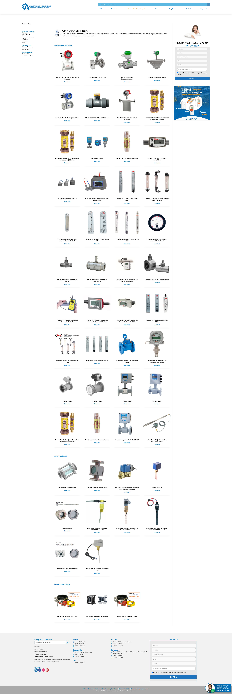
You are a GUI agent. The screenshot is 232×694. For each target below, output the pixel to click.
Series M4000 (97, 401)
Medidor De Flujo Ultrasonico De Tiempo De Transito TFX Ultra (97, 321)
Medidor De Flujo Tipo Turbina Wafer (157, 279)
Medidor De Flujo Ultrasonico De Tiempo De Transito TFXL (127, 321)
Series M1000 (127, 401)
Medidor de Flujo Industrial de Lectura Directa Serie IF (67, 240)
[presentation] (67, 60)
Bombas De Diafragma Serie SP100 (97, 616)
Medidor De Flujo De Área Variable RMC (127, 199)
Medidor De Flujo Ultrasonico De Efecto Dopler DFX (127, 280)
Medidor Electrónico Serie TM (67, 198)
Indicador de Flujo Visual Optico (97, 487)
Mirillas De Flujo (67, 528)
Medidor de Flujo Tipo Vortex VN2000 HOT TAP (157, 440)
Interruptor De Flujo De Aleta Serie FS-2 (97, 569)
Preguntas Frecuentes (40, 651)
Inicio (100, 9)
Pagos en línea (205, 9)
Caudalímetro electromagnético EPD (67, 118)
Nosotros (37, 646)
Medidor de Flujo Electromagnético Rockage (67, 78)
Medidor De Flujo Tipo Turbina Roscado (67, 280)
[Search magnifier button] (208, 4)
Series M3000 (67, 401)
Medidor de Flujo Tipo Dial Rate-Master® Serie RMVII (157, 240)
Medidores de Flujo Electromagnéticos (127, 78)
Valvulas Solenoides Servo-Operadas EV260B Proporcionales (127, 488)
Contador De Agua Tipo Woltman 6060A (127, 361)
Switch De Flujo (157, 487)
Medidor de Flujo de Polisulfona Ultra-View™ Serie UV (157, 199)
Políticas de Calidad (124, 689)
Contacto (189, 9)
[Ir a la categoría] (67, 642)
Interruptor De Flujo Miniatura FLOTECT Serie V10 (97, 529)
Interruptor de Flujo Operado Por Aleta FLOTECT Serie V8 (157, 529)
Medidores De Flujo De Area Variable (97, 440)
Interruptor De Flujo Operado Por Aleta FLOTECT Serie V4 (127, 529)
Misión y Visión (38, 649)
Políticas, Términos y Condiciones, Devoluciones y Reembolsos (52, 659)
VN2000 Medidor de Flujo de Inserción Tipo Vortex (157, 361)
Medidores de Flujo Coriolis (157, 77)
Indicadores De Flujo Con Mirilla (67, 568)
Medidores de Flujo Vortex (97, 77)
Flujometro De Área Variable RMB (97, 360)
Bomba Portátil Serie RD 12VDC (67, 616)
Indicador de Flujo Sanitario (67, 487)
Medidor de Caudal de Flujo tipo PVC (97, 118)
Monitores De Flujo (97, 158)
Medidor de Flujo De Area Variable (127, 158)
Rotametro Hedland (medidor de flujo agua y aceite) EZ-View (157, 118)
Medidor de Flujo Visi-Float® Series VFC (127, 240)
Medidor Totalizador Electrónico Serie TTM (157, 159)
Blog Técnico (173, 9)
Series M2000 (157, 401)
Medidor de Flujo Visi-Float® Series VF (97, 240)
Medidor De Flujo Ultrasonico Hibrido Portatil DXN (97, 199)
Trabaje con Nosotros (40, 654)
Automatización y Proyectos (137, 9)
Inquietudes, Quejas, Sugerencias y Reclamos (46, 661)
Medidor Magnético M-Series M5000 (127, 440)
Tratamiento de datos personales (140, 689)
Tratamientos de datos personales (43, 656)
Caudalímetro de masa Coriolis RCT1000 (127, 118)
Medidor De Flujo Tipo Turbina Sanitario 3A (97, 280)
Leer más (67, 82)
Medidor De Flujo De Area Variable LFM (67, 361)
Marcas (157, 9)
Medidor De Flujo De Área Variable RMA (157, 321)
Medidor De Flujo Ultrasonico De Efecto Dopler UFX (67, 321)
